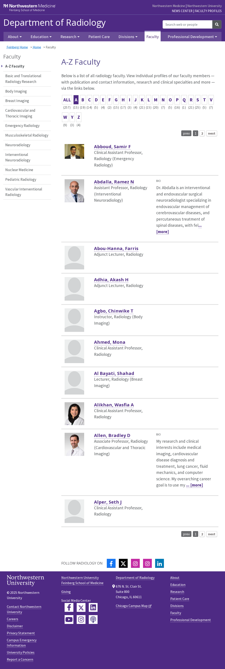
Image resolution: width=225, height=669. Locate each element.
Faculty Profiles (208, 11)
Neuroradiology (17, 145)
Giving (66, 591)
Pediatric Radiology (20, 179)
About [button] (13, 36)
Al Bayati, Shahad (114, 373)
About (175, 577)
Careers (12, 619)
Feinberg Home (17, 47)
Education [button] (39, 36)
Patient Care (99, 36)
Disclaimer (15, 626)
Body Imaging (16, 91)
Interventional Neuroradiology (17, 157)
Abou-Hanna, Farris (116, 248)
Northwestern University (204, 6)
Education (177, 584)
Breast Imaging (17, 100)
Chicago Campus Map (132, 605)
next (211, 133)
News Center (182, 11)
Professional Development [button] (191, 36)
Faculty (152, 36)
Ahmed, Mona (109, 342)
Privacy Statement (21, 633)
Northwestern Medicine (168, 6)
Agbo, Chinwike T (113, 311)
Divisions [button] (126, 36)
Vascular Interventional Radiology (23, 192)
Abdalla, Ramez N (114, 182)
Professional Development (190, 620)
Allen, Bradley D (112, 435)
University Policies (20, 652)
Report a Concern (20, 659)
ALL (67, 100)
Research (177, 591)
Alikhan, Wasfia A (114, 405)
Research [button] (68, 36)
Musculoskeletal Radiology (26, 135)
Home (37, 47)
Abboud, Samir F (112, 147)
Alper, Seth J (108, 502)
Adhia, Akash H (111, 280)
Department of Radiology (54, 22)
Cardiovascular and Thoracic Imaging (20, 113)
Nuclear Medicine (19, 169)
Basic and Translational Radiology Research (23, 78)
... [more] (194, 485)
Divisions (177, 605)
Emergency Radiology (22, 125)
